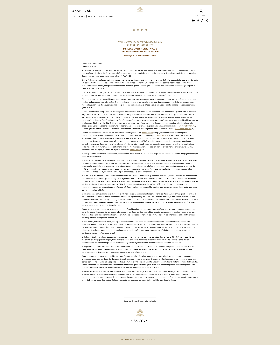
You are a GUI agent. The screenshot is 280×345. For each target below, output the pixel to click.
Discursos (92, 16)
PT (146, 30)
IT (142, 30)
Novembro (108, 16)
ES (134, 30)
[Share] (207, 21)
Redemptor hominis (187, 126)
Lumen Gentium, (162, 135)
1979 (100, 16)
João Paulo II (79, 16)
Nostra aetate (147, 133)
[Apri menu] (206, 11)
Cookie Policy (140, 339)
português (200, 16)
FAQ (122, 339)
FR (138, 30)
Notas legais (129, 339)
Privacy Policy (152, 339)
